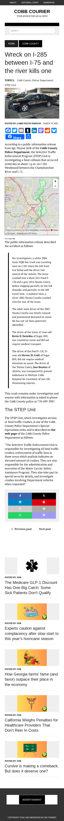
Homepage (48, 2)
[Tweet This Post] (44, 496)
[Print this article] (44, 509)
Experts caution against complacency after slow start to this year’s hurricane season (32, 633)
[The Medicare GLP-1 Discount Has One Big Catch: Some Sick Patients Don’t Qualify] (32, 572)
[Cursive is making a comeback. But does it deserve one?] (32, 755)
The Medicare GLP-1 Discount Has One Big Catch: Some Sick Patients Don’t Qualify (31, 587)
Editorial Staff (29, 2)
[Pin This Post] (44, 502)
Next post (45, 529)
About (13, 2)
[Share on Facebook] (20, 496)
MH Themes (50, 817)
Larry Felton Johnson (29, 123)
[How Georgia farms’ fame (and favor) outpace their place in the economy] (32, 663)
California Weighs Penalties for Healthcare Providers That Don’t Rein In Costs (31, 725)
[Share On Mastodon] (44, 515)
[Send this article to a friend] (20, 509)
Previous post (23, 529)
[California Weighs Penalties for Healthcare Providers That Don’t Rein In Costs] (32, 709)
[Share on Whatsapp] (20, 515)
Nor (19, 577)
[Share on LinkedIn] (20, 502)
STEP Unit (10, 85)
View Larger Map (10, 238)
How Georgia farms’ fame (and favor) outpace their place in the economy (31, 679)
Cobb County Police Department (35, 80)
